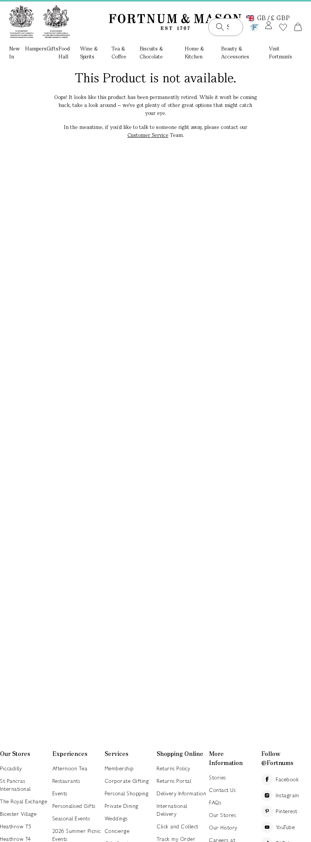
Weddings (116, 818)
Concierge (117, 831)
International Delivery (172, 810)
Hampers (36, 48)
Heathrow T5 (15, 826)
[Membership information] (254, 26)
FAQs (215, 802)
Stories (217, 777)
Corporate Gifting (127, 781)
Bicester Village (18, 814)
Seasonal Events (71, 818)
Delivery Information (181, 793)
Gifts (52, 48)
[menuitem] (17, 53)
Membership (119, 768)
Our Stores (222, 815)
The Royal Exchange (23, 801)
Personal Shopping (127, 793)
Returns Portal (174, 781)
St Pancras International (15, 785)
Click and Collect (177, 826)
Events (60, 793)
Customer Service (147, 135)
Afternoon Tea (70, 768)
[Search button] (220, 27)
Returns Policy (173, 768)
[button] (268, 17)
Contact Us (222, 790)
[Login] (268, 25)
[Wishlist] (283, 27)
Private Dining (121, 806)
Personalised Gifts (74, 806)
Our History (223, 827)
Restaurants (66, 781)
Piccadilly (11, 768)
